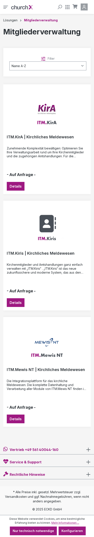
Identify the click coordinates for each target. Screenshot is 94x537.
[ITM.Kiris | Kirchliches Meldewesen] (47, 226)
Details (16, 186)
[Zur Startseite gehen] (22, 7)
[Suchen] (60, 7)
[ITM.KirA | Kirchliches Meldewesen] (47, 109)
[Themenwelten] (67, 7)
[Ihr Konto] (85, 7)
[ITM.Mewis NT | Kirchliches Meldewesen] (47, 342)
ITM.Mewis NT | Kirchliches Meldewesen (46, 369)
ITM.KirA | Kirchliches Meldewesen (40, 137)
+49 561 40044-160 (41, 449)
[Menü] (6, 7)
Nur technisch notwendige (33, 531)
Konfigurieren (72, 531)
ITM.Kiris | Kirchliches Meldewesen (41, 253)
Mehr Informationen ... (65, 522)
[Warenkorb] (75, 6)
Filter (51, 58)
